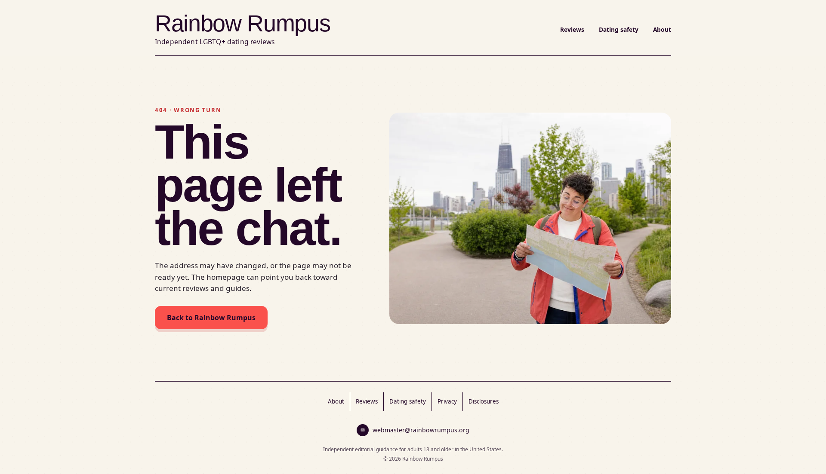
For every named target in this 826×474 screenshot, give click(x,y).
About (662, 29)
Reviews (572, 29)
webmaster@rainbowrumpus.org (415, 430)
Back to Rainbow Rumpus (211, 317)
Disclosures (483, 401)
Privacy (447, 401)
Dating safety (618, 29)
